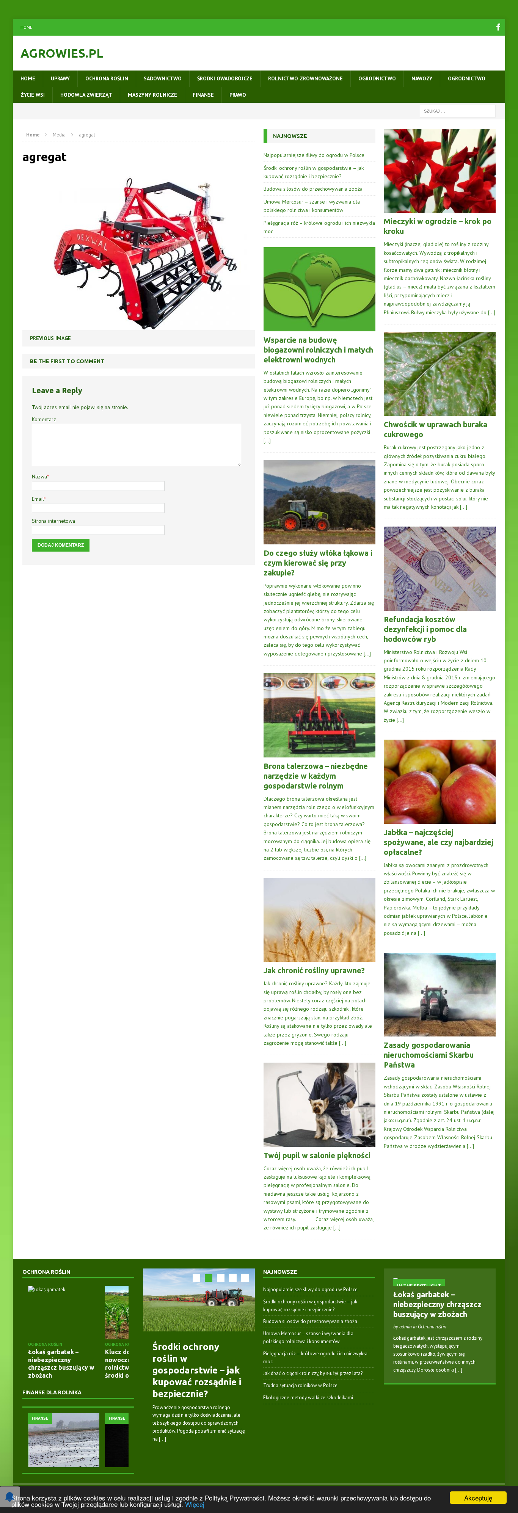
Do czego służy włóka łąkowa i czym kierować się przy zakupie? (318, 563)
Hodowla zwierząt (86, 94)
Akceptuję (478, 1497)
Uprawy (60, 78)
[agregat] (136, 325)
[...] (162, 1439)
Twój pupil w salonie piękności (317, 1155)
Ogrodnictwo (377, 78)
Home (26, 27)
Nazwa (39, 476)
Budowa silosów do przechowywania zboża (313, 188)
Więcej (194, 1504)
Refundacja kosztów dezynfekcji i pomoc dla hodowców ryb (425, 629)
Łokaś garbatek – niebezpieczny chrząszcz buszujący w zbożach (437, 1304)
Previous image (50, 338)
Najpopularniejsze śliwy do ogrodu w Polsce (314, 155)
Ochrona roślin (106, 78)
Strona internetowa (53, 520)
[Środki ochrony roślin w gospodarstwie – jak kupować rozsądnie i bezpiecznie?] (199, 1299)
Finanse (203, 94)
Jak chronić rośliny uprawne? (314, 970)
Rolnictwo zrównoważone (305, 78)
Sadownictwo (163, 78)
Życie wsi (33, 94)
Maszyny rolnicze (152, 94)
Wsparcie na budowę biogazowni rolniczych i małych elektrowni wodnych (318, 350)
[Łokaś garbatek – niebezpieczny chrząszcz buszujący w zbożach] (63, 1312)
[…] (267, 440)
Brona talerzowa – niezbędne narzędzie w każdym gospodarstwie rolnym (316, 776)
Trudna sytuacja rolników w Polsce (300, 1385)
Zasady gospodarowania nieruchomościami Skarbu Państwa (429, 1055)
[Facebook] (498, 27)
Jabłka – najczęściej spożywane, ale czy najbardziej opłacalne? (438, 842)
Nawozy (421, 78)
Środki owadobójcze (225, 78)
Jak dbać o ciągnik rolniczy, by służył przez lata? (313, 1373)
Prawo (237, 94)
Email (38, 498)
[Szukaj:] (458, 110)
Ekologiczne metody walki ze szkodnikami (308, 1397)
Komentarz (44, 419)
